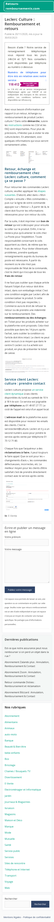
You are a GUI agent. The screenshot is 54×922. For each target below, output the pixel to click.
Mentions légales (12, 917)
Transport (10, 875)
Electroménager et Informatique (23, 789)
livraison (9, 808)
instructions (15, 125)
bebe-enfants (12, 752)
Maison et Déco (13, 820)
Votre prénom (13, 537)
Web (7, 888)
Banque (9, 740)
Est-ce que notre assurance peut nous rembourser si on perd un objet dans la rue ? (27, 652)
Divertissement (13, 777)
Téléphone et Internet (17, 869)
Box (7, 759)
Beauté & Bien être (15, 746)
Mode (8, 832)
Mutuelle (10, 838)
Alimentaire (11, 722)
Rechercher (11, 898)
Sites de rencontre (15, 863)
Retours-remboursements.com (23, 6)
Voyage (9, 881)
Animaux (9, 728)
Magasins (10, 814)
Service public (12, 851)
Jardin (8, 795)
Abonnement (12, 716)
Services (9, 857)
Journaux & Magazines (17, 802)
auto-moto (11, 734)
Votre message (13, 549)
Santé (8, 845)
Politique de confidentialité (37, 917)
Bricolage (10, 765)
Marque (9, 826)
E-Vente (12, 515)
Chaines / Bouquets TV (17, 771)
